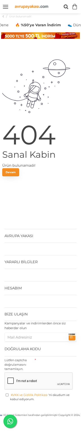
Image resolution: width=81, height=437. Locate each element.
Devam (11, 172)
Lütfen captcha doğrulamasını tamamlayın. (15, 364)
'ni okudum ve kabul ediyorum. (40, 397)
